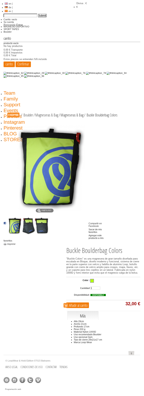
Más (83, 316)
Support (12, 104)
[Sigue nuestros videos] (38, 380)
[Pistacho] (92, 280)
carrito (7, 38)
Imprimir (11, 244)
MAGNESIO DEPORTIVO (16, 26)
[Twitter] (30, 380)
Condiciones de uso (31, 367)
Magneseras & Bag (46, 115)
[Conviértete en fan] (7, 380)
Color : (86, 280)
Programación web (13, 389)
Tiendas (64, 367)
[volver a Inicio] (13, 115)
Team (9, 93)
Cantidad (85, 288)
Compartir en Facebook (95, 224)
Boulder (8, 32)
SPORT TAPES (11, 29)
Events (11, 110)
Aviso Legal (11, 367)
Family (11, 99)
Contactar (51, 367)
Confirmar (23, 64)
